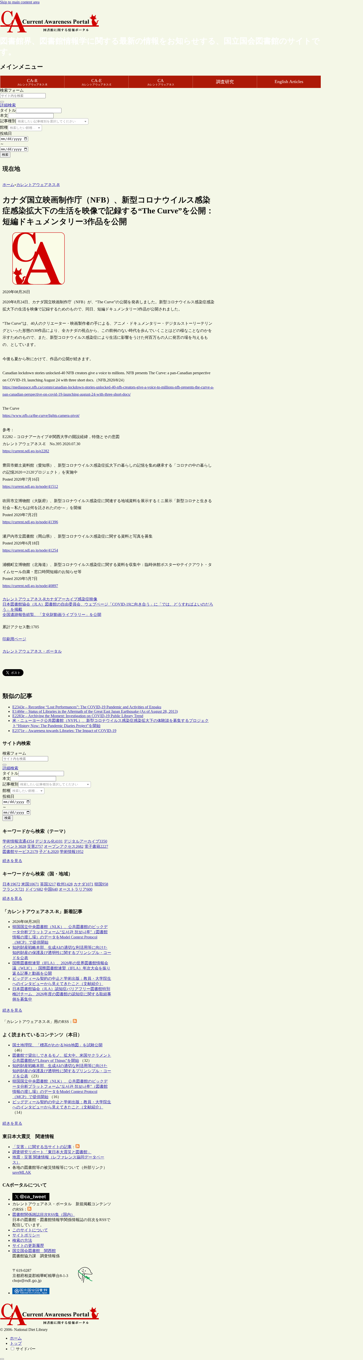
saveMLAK (21, 1172)
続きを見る (12, 861)
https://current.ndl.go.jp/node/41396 (30, 522)
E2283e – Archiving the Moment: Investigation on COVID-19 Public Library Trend (77, 716)
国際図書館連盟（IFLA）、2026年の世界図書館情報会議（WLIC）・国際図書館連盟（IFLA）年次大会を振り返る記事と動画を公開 (61, 968)
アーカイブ (68, 599)
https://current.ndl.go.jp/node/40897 (30, 586)
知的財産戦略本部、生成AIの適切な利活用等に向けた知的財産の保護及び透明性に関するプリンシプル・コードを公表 (61, 952)
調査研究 (225, 81)
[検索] (2, 101)
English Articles (289, 81)
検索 (5, 154)
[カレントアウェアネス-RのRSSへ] (75, 1022)
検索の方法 (22, 1240)
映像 (93, 599)
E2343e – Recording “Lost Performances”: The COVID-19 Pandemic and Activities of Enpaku (86, 707)
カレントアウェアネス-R (24, 599)
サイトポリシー (26, 1235)
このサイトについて (30, 1230)
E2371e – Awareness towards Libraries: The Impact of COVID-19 (64, 731)
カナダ (52, 599)
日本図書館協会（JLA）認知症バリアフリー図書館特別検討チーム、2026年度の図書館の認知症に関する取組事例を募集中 (61, 994)
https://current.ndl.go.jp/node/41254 (30, 550)
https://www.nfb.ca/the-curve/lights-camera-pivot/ (41, 415)
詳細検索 (8, 105)
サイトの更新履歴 (28, 1245)
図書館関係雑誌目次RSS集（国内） (43, 1214)
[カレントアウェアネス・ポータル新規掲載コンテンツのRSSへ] (29, 1209)
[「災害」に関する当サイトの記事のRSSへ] (78, 1147)
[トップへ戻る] (2, 1359)
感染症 (83, 599)
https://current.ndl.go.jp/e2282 (25, 451)
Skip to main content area (20, 2)
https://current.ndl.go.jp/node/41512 (30, 486)
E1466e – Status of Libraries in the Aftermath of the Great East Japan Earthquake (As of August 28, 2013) (95, 711)
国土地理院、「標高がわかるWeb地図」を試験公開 (57, 1045)
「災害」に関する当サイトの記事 (42, 1147)
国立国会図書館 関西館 (34, 1251)
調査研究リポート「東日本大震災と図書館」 (51, 1152)
